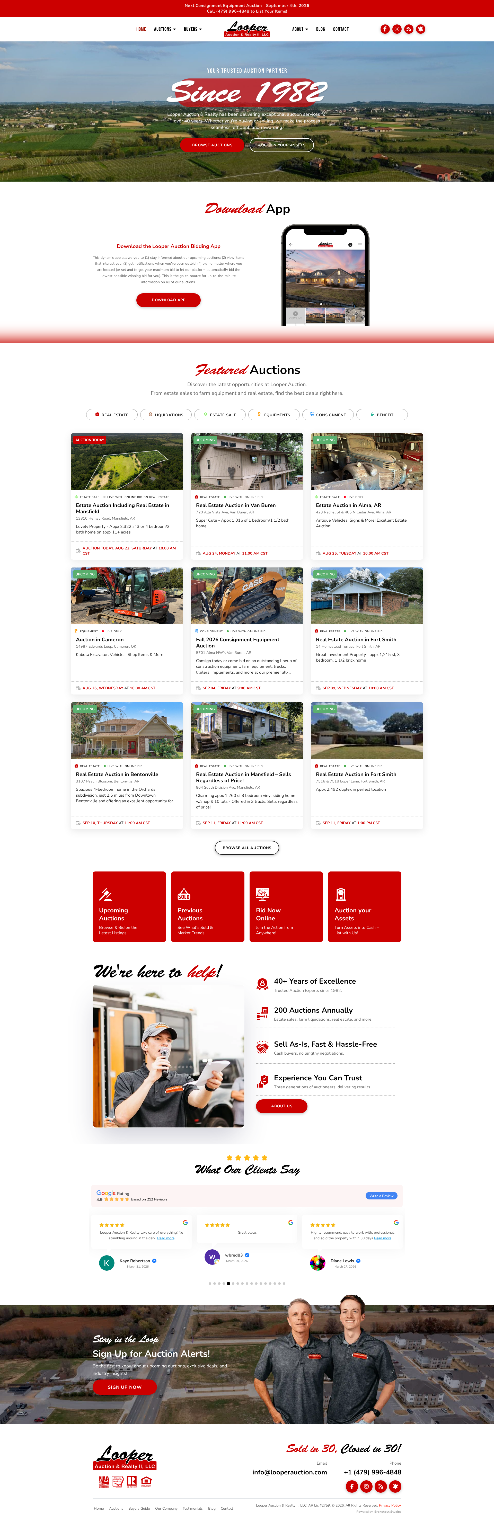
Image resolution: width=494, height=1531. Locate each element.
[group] (141, 1246)
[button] (210, 1283)
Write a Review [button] (381, 1195)
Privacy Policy (390, 1505)
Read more (173, 1237)
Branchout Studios (387, 1511)
